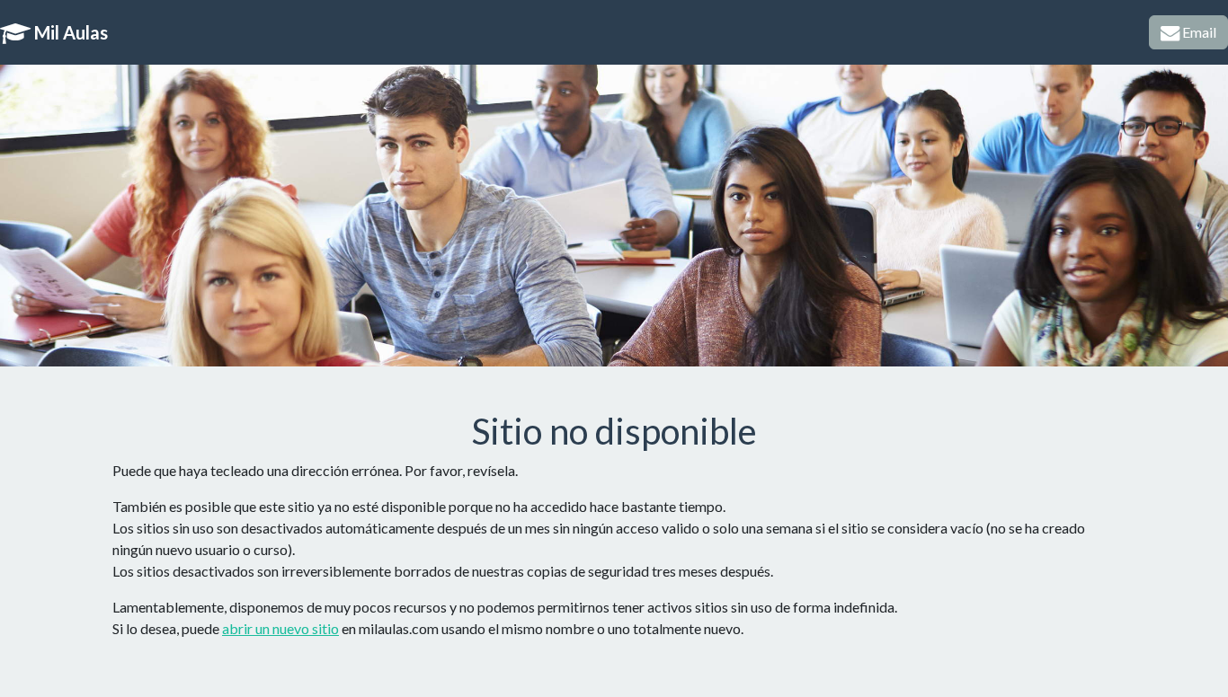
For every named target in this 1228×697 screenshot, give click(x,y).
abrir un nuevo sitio (280, 628)
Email (1197, 31)
